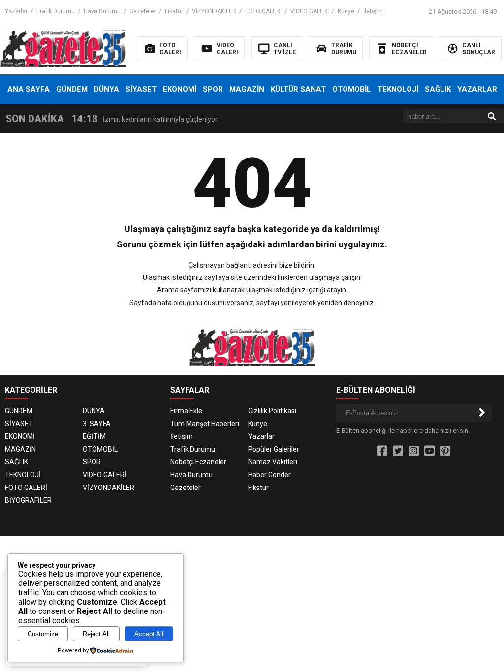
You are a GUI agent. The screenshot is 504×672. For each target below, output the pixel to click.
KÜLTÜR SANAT (298, 89)
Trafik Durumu (55, 11)
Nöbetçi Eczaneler (198, 462)
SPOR (213, 89)
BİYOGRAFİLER (28, 500)
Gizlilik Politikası (272, 411)
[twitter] (398, 451)
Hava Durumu (102, 11)
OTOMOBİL (351, 89)
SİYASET (141, 89)
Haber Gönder (269, 475)
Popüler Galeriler (273, 449)
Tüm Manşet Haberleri (204, 424)
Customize (43, 634)
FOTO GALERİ (263, 11)
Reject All (96, 634)
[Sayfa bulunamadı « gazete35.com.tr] (63, 48)
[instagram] (414, 451)
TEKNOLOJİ (398, 89)
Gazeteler (142, 11)
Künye (346, 11)
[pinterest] (445, 451)
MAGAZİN (246, 89)
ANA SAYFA (28, 89)
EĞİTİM (94, 436)
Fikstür (174, 11)
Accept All (148, 634)
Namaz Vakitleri (272, 462)
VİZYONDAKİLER (214, 11)
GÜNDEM (72, 89)
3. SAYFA (97, 424)
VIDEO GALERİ (309, 11)
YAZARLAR (477, 89)
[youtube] (429, 451)
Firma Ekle (186, 411)
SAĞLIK (438, 89)
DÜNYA (106, 89)
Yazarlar (16, 11)
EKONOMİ (179, 89)
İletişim (373, 11)
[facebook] (382, 451)
